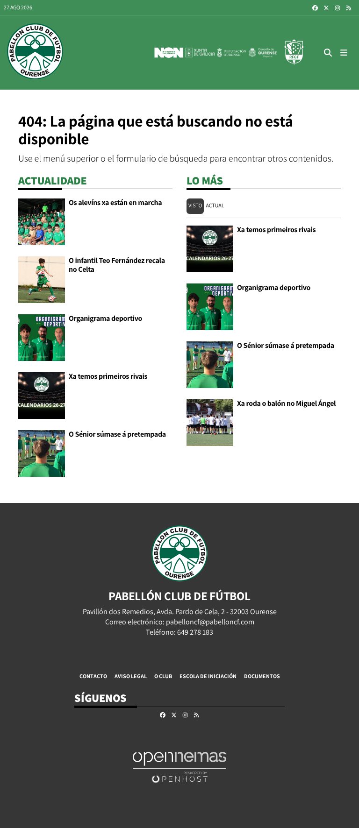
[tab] (195, 206)
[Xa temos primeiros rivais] (41, 395)
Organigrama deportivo (105, 318)
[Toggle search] (328, 52)
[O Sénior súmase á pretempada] (41, 453)
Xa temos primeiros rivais (108, 376)
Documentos (262, 675)
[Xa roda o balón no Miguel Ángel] (210, 422)
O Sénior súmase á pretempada (117, 434)
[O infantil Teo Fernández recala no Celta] (41, 279)
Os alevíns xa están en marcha (115, 202)
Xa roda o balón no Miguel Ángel (286, 403)
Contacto (93, 675)
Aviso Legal (131, 675)
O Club (163, 675)
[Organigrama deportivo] (41, 337)
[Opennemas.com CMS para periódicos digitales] (179, 767)
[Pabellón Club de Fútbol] (35, 52)
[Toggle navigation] (344, 52)
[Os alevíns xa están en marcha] (41, 221)
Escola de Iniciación (208, 675)
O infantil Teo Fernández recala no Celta (117, 264)
